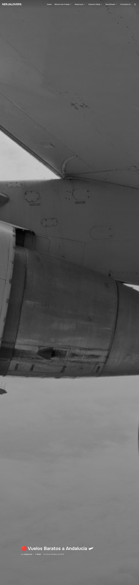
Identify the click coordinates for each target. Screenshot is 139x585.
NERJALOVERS (11, 4)
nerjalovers (28, 554)
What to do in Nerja (62, 4)
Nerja (39, 554)
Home (49, 4)
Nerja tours (79, 4)
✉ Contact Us (125, 4)
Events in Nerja (94, 4)
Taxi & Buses (110, 4)
